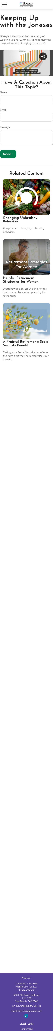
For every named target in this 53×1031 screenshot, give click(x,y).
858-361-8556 (30, 986)
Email (3, 109)
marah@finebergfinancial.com (26, 1011)
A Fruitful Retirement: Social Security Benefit (26, 343)
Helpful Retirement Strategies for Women (21, 280)
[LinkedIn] (26, 1016)
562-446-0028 (30, 983)
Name (3, 92)
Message (5, 127)
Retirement (26, 1029)
